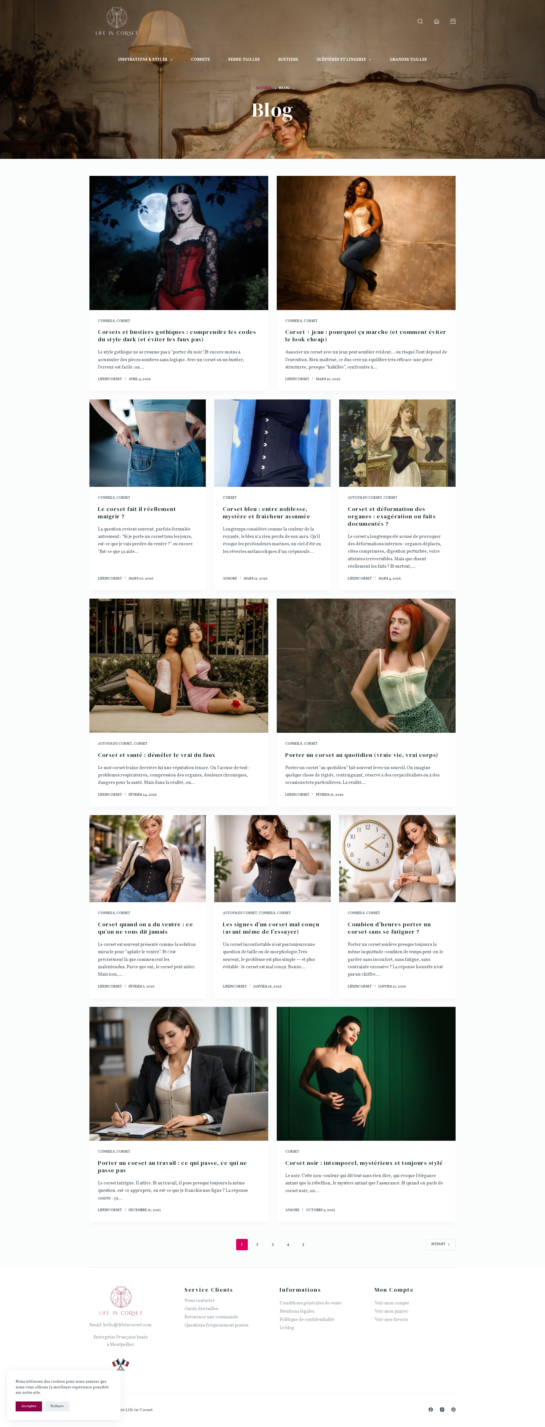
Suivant (438, 1244)
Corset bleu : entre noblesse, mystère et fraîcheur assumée (266, 512)
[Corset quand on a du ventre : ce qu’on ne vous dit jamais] (147, 858)
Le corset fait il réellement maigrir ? (137, 512)
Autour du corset (365, 498)
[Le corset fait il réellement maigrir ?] (147, 443)
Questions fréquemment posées (216, 1325)
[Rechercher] (420, 21)
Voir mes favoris (391, 1320)
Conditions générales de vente (310, 1303)
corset (123, 321)
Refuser (57, 1406)
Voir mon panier (391, 1311)
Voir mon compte (392, 1303)
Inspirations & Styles (142, 59)
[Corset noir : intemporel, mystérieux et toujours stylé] (366, 1074)
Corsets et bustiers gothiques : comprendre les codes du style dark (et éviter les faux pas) (177, 335)
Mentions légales (297, 1311)
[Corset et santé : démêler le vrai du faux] (178, 666)
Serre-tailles (244, 59)
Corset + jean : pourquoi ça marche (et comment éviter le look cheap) (366, 335)
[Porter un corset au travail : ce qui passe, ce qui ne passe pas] (178, 1074)
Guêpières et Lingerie (341, 59)
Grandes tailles (408, 59)
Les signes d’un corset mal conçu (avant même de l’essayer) (271, 928)
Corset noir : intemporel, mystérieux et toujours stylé (364, 1163)
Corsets (200, 59)
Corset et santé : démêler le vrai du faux (157, 755)
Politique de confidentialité (307, 1320)
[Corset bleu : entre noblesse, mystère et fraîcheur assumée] (272, 443)
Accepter (28, 1406)
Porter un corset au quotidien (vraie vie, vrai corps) (362, 755)
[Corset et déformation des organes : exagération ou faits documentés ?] (397, 443)
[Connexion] (436, 21)
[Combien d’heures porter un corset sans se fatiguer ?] (397, 858)
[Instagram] (442, 1409)
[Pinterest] (453, 1409)
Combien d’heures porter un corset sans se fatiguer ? (389, 928)
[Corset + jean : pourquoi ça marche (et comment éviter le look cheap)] (366, 243)
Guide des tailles (201, 1309)
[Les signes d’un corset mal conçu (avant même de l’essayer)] (272, 858)
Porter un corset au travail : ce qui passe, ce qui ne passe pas (172, 1166)
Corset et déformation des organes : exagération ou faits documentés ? (392, 516)
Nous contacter (200, 1301)
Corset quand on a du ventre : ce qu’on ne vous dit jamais (145, 928)
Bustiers (288, 59)
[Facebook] (431, 1409)
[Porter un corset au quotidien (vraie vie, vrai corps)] (366, 666)
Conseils (106, 321)
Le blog (287, 1328)
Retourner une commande (211, 1317)
